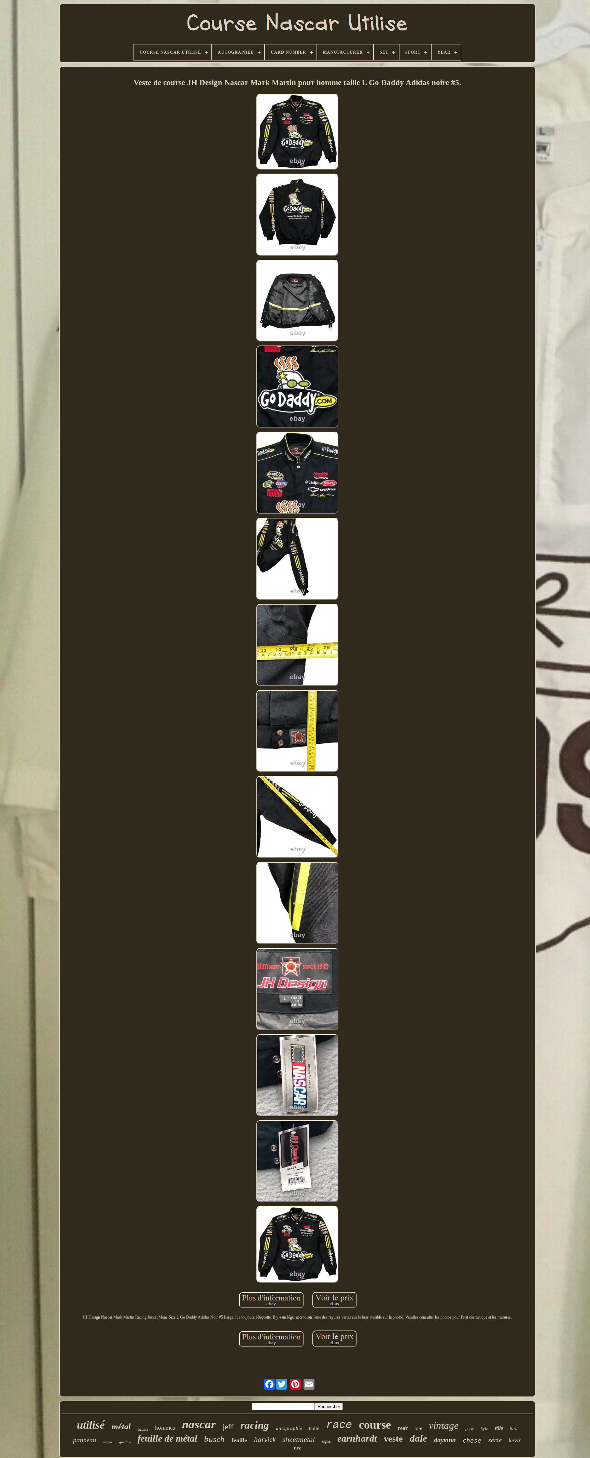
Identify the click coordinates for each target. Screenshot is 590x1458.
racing (254, 1425)
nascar (199, 1424)
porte (469, 1428)
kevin (515, 1440)
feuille (239, 1440)
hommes (165, 1428)
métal (121, 1426)
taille (314, 1428)
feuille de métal (167, 1438)
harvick (265, 1439)
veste (393, 1439)
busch (214, 1439)
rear (403, 1428)
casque (107, 1442)
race (339, 1425)
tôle (499, 1428)
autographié (289, 1428)
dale (418, 1438)
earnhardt (357, 1438)
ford (514, 1428)
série (495, 1440)
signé (326, 1441)
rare (418, 1428)
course (375, 1424)
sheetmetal (298, 1439)
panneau (84, 1440)
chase (472, 1440)
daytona (445, 1440)
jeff (228, 1426)
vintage (444, 1425)
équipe (143, 1429)
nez (297, 1447)
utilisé (91, 1425)
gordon (125, 1442)
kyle (484, 1428)
